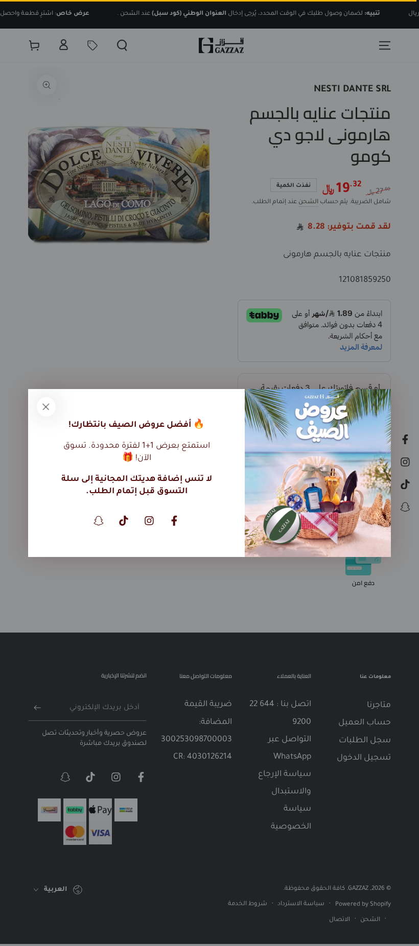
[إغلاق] (46, 407)
